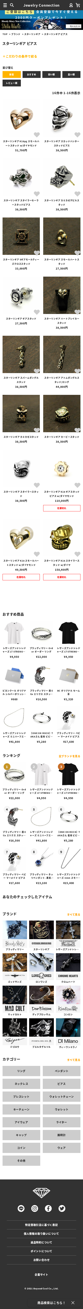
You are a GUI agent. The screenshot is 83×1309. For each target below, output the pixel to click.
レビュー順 (11, 83)
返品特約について (41, 1242)
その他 (21, 1160)
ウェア (61, 1148)
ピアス (61, 1084)
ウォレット (62, 1109)
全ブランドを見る (69, 756)
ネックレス (21, 1084)
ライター (61, 1122)
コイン (21, 1148)
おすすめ (31, 74)
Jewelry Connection (41, 5)
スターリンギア (32, 34)
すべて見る (73, 914)
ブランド (15, 34)
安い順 (51, 74)
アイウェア (21, 1122)
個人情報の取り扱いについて (41, 1233)
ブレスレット (21, 1096)
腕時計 (61, 1135)
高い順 (71, 74)
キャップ (21, 1135)
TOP (5, 34)
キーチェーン (21, 1109)
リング (21, 1071)
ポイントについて (41, 1251)
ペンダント (62, 1071)
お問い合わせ (41, 1260)
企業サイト (41, 1274)
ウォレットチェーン (61, 1096)
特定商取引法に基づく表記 (41, 1225)
